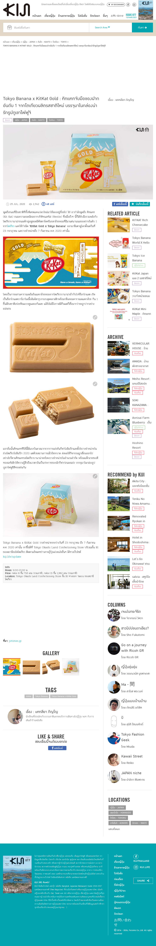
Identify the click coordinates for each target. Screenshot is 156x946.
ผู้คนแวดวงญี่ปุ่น (122, 902)
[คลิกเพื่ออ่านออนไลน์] (145, 16)
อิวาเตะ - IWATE (139, 823)
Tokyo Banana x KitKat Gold (64, 696)
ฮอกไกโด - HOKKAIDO (120, 812)
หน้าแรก (36, 16)
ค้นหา (141, 28)
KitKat (28, 696)
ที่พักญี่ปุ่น (138, 371)
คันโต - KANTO (44, 41)
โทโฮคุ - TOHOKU (118, 818)
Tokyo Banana (41, 696)
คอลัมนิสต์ (119, 897)
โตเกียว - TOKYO (60, 41)
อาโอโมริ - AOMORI (119, 823)
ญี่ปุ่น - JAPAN (29, 41)
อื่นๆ (105, 16)
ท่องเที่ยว (137, 353)
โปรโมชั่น (82, 16)
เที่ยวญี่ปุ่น (49, 16)
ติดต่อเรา (95, 16)
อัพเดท (7, 120)
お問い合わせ (117, 16)
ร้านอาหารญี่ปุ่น (66, 16)
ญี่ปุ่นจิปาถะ (138, 265)
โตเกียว (10, 226)
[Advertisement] (78, 70)
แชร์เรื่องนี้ (58, 748)
